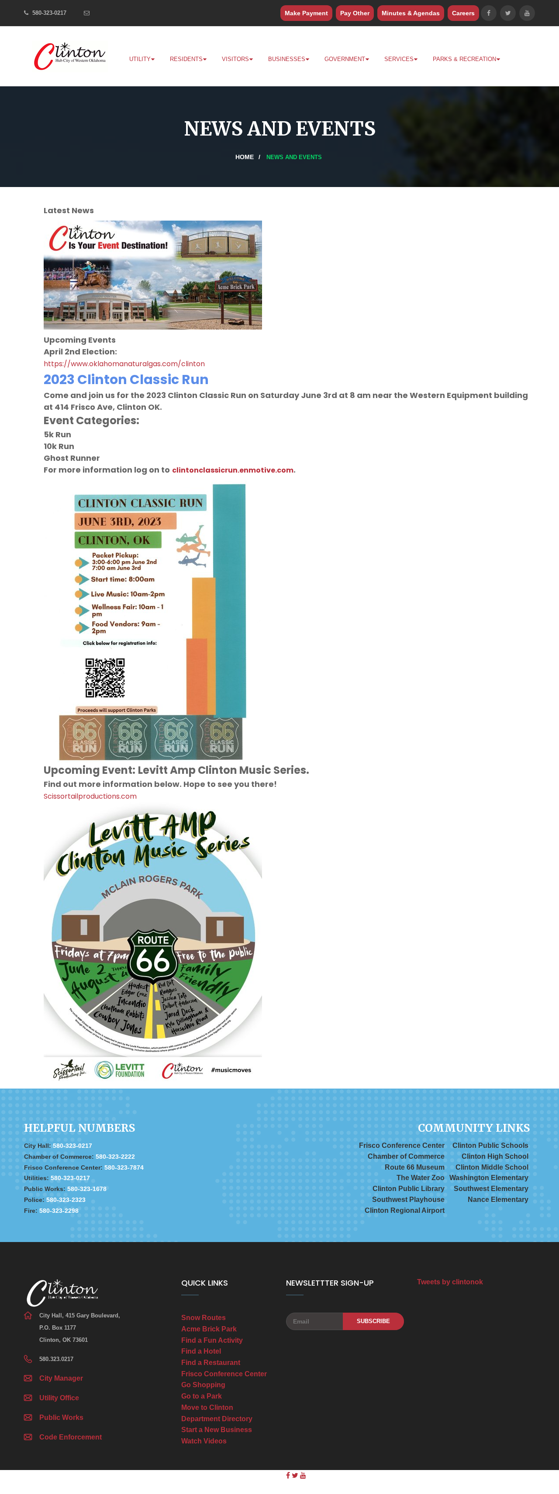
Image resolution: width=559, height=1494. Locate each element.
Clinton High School (495, 1156)
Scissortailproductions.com (90, 796)
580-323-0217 (49, 13)
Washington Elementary (488, 1177)
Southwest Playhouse (408, 1199)
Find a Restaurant (210, 1362)
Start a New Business (216, 1429)
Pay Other (354, 13)
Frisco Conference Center (402, 1145)
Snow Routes (203, 1317)
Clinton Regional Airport (405, 1210)
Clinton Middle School (491, 1167)
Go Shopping (203, 1385)
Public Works (61, 1417)
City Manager (61, 1378)
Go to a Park (201, 1396)
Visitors (235, 59)
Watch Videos (204, 1441)
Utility (140, 59)
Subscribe (373, 1321)
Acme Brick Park (209, 1329)
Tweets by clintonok (450, 1282)
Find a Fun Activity (212, 1340)
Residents (186, 59)
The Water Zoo (421, 1177)
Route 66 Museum (415, 1167)
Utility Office (59, 1398)
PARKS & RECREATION (464, 59)
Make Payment (306, 13)
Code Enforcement (70, 1437)
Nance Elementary (498, 1199)
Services (399, 59)
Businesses (286, 59)
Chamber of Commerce (406, 1156)
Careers (463, 13)
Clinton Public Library (409, 1188)
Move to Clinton (207, 1407)
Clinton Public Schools (490, 1145)
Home (244, 156)
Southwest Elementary (491, 1188)
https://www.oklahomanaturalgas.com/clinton (124, 364)
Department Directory (216, 1419)
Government (344, 59)
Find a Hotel (201, 1351)
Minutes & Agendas (411, 13)
